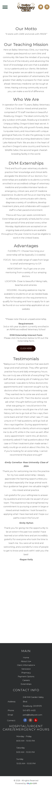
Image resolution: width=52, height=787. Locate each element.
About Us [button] (25, 661)
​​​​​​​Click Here (26, 348)
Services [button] (25, 669)
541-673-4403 (29, 710)
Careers (26, 680)
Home (26, 657)
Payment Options (26, 676)
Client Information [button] (25, 665)
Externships (26, 684)
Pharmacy (26, 672)
